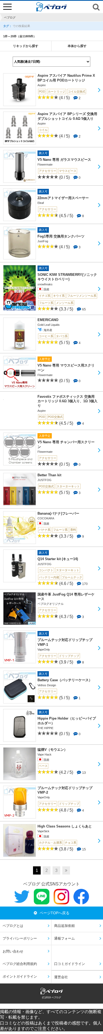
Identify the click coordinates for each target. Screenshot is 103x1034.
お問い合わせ (13, 951)
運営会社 (61, 977)
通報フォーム (64, 938)
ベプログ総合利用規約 (20, 964)
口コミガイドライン (69, 964)
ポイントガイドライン (20, 976)
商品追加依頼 (64, 926)
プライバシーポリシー (20, 938)
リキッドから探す (25, 46)
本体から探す (77, 46)
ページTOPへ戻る (54, 913)
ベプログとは (13, 926)
